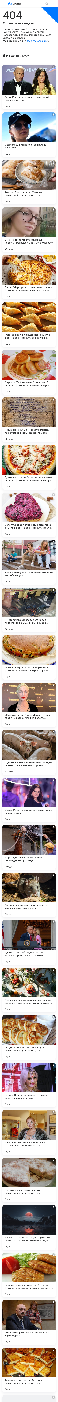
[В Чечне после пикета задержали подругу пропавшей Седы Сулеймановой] (29, 229)
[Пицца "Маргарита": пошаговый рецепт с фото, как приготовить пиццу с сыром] (29, 277)
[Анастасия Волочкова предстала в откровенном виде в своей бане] (29, 1132)
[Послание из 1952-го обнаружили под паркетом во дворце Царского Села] (29, 419)
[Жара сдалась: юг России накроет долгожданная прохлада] (29, 847)
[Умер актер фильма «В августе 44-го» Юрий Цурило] (29, 1322)
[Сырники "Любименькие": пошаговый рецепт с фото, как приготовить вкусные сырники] (29, 372)
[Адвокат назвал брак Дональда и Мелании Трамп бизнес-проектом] (29, 942)
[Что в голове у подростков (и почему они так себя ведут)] (29, 562)
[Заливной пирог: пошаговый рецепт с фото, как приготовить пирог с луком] (29, 657)
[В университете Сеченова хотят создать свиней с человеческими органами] (29, 752)
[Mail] (10, 3)
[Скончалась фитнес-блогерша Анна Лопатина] (29, 134)
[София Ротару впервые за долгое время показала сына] (29, 800)
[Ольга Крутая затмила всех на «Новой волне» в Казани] (29, 87)
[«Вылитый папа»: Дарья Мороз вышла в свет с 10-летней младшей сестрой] (29, 705)
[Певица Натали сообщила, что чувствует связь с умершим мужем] (29, 1085)
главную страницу (37, 40)
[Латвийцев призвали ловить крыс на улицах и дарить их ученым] (29, 895)
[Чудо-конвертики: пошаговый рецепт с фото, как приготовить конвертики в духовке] (29, 324)
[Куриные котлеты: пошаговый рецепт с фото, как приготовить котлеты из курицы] (29, 1275)
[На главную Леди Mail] (16, 3)
